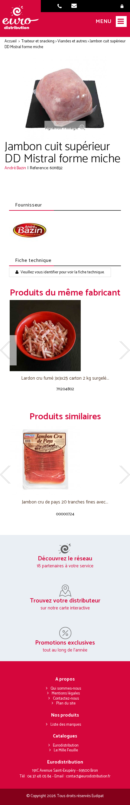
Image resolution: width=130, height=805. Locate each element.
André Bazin (15, 168)
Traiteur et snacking (37, 41)
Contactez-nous (66, 698)
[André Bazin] (29, 229)
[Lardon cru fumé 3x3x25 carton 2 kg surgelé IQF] (65, 335)
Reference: (39, 168)
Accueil (11, 41)
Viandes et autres (72, 41)
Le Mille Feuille (66, 750)
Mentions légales (66, 693)
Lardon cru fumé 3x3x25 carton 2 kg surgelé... (65, 378)
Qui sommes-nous (65, 688)
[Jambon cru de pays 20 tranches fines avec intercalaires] (65, 459)
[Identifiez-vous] (123, 6)
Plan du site (66, 703)
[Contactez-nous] (75, 6)
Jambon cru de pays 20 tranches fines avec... (65, 502)
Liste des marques (65, 724)
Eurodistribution (66, 745)
